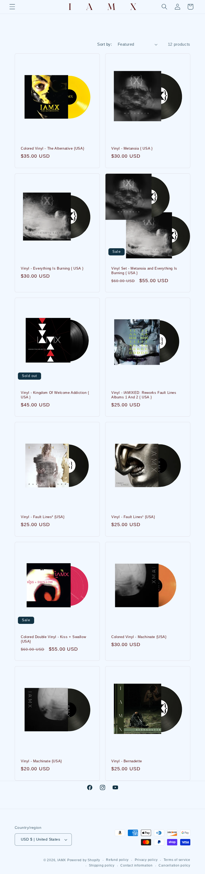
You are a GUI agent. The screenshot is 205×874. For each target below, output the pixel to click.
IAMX (61, 860)
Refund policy (117, 860)
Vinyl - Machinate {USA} (41, 761)
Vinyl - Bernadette (126, 761)
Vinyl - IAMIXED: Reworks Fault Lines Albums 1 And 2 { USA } (143, 395)
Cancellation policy (174, 865)
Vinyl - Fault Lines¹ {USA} (133, 517)
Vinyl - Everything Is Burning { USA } (52, 268)
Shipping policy (102, 865)
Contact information (136, 865)
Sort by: (104, 44)
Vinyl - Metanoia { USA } (131, 148)
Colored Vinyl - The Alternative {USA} (52, 148)
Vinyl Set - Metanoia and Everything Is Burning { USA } (144, 270)
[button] (12, 6)
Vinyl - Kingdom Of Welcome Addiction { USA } (55, 395)
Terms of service (177, 860)
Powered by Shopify (83, 860)
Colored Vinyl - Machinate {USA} (139, 637)
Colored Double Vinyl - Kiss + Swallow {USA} (53, 639)
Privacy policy (146, 860)
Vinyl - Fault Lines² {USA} (43, 517)
